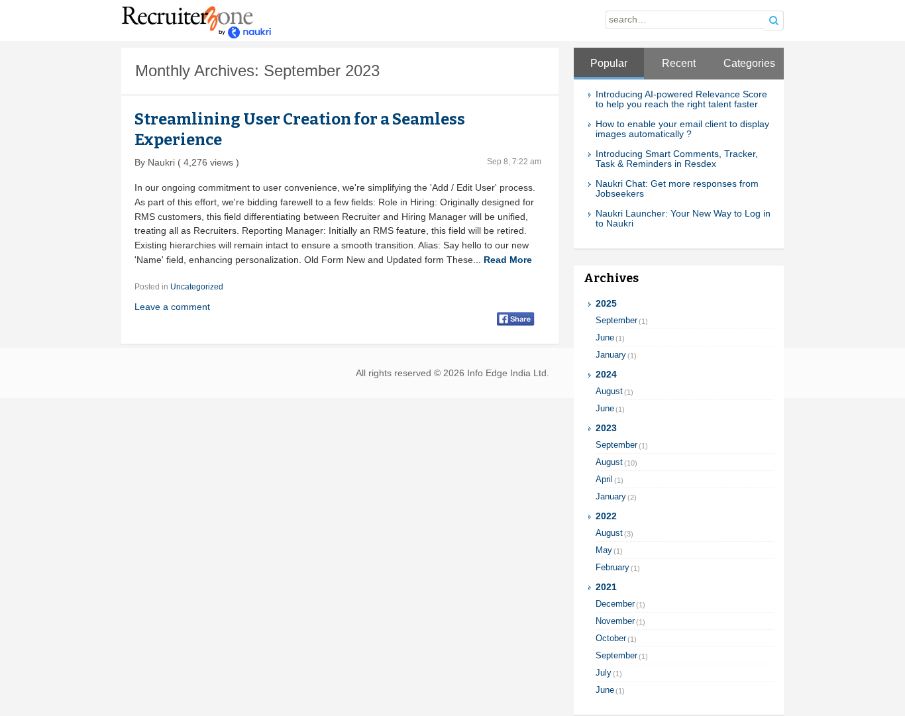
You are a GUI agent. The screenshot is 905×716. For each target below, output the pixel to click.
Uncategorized (196, 286)
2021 (606, 587)
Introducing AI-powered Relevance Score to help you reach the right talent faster (681, 99)
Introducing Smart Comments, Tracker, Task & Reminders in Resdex (677, 159)
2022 (606, 516)
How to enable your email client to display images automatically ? (682, 129)
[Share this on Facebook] (516, 318)
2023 (606, 428)
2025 (606, 304)
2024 (606, 375)
